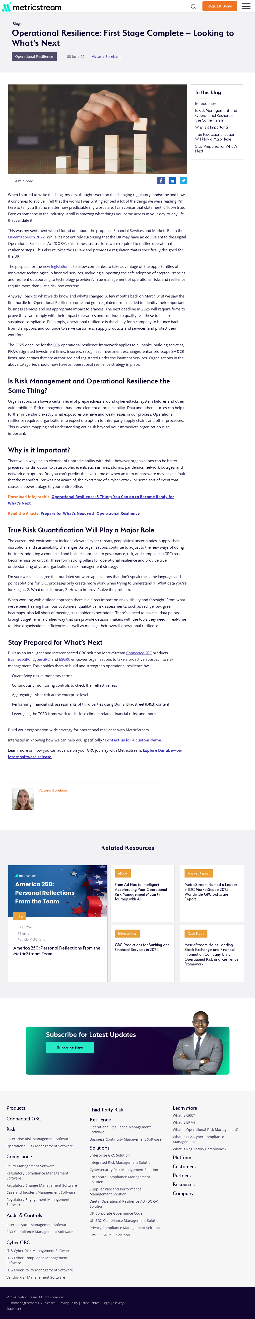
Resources (184, 1183)
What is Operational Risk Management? (206, 1129)
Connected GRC (23, 1118)
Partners (182, 1175)
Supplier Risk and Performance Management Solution (115, 1191)
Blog (19, 916)
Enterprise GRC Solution (110, 1155)
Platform (182, 1157)
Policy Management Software (30, 1166)
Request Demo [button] (220, 6)
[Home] (44, 6)
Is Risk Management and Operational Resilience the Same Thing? (216, 115)
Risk (10, 1128)
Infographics (127, 933)
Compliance (19, 1156)
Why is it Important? (211, 126)
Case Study (196, 933)
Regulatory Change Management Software (41, 1185)
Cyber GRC (18, 1242)
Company (183, 1192)
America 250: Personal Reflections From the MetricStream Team (56, 950)
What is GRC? (184, 1115)
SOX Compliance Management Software (39, 1231)
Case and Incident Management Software (40, 1192)
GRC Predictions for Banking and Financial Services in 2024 (142, 947)
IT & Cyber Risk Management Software (38, 1250)
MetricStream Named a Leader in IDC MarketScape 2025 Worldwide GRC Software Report (211, 891)
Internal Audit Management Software (37, 1224)
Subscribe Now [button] (70, 1047)
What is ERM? (184, 1122)
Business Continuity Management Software (126, 1139)
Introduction (205, 103)
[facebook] (218, 1306)
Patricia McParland (31, 939)
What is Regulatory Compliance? (199, 1149)
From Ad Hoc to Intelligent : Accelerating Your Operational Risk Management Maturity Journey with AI (141, 891)
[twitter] (229, 1306)
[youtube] (240, 1306)
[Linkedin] (172, 180)
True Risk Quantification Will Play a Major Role (215, 136)
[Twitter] (183, 180)
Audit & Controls (24, 1214)
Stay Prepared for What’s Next (216, 148)
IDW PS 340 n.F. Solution (110, 1235)
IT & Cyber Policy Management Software (39, 1270)
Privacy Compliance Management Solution (125, 1227)
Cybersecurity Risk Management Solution (124, 1169)
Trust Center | (91, 1303)
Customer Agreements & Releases (31, 1303)
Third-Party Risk (106, 1109)
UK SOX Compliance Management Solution (125, 1220)
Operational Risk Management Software (39, 1146)
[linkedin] (38, 797)
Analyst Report (199, 873)
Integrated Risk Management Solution (121, 1162)
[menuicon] (246, 6)
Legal (106, 1303)
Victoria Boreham (106, 56)
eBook (123, 873)
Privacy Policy (68, 1303)
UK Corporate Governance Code (116, 1213)
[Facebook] (161, 180)
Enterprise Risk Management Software (38, 1138)
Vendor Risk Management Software (35, 1277)
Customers (184, 1166)
